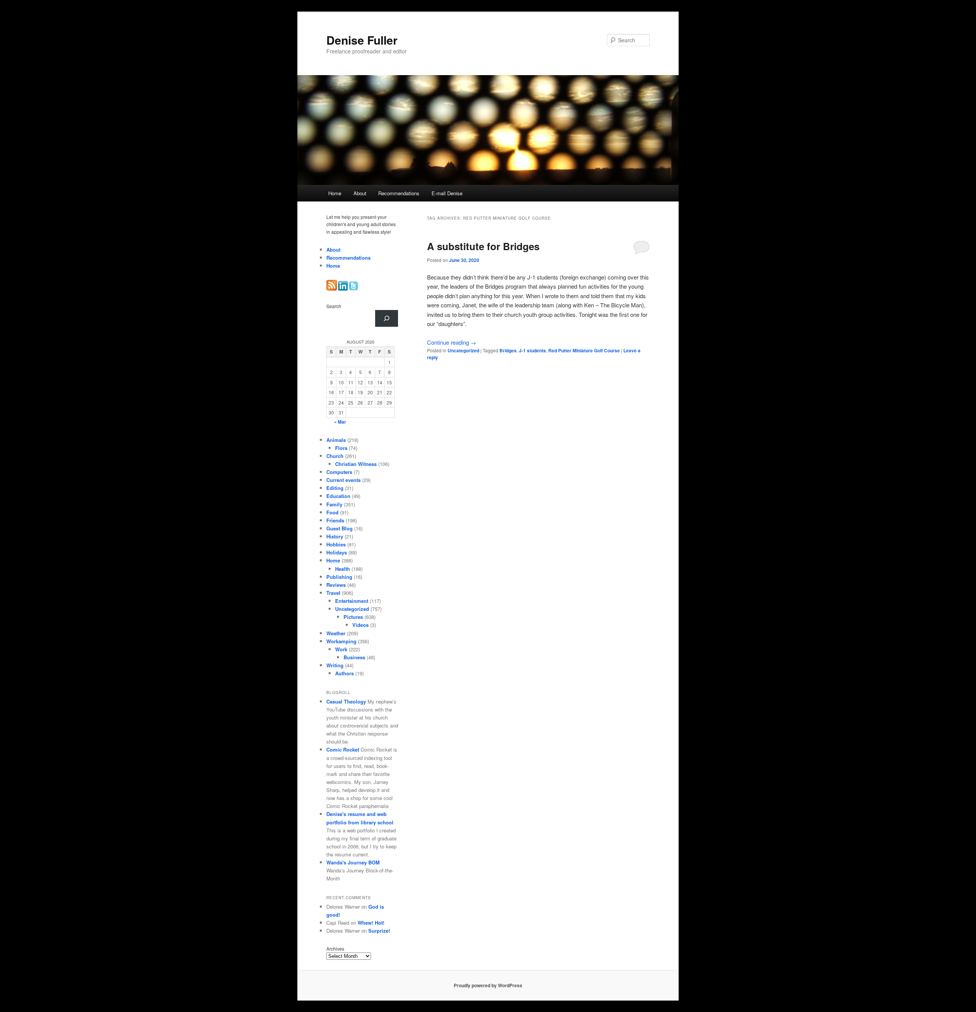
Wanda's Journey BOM (353, 862)
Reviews (336, 584)
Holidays (336, 552)
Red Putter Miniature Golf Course (584, 350)
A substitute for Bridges (483, 246)
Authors (344, 673)
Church (335, 455)
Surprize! (379, 930)
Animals (336, 439)
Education (338, 496)
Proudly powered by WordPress (488, 985)
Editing (335, 488)
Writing (335, 665)
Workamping (341, 641)
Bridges (508, 350)
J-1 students (532, 350)
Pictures (353, 616)
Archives (335, 948)
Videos (360, 624)
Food (332, 512)
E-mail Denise (447, 193)
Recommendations (398, 193)
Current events (343, 480)
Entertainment (351, 600)
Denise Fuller (362, 40)
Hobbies (336, 544)
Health (342, 568)
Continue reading (451, 342)
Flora (341, 447)
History (334, 536)
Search (333, 306)
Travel (333, 592)
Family (334, 504)
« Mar (340, 421)
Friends (335, 520)
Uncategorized (463, 350)
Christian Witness (356, 463)
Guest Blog (339, 528)
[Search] (386, 318)
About (359, 193)
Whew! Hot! (371, 922)
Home (334, 193)
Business (354, 657)
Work (341, 649)
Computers (339, 471)
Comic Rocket (342, 749)
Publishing (339, 576)
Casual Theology (346, 701)
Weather (335, 633)
